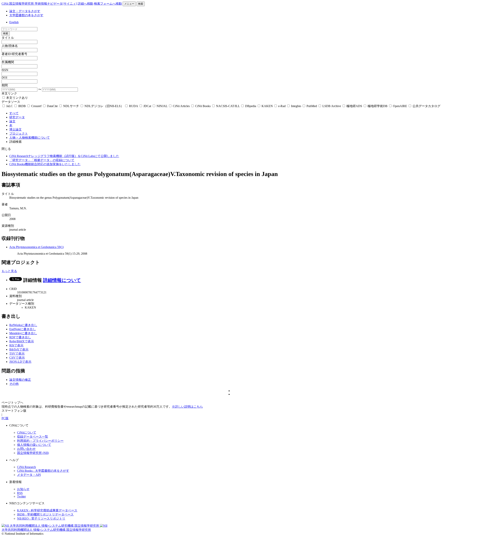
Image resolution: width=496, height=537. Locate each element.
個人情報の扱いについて (34, 444)
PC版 (5, 418)
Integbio (296, 106)
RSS (20, 493)
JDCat (147, 106)
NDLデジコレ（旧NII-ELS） (104, 106)
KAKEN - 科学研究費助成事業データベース (47, 510)
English (14, 22)
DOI (4, 77)
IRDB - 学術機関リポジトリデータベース (45, 514)
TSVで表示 (17, 353)
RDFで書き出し (20, 337)
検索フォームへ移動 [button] (108, 3)
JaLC (9, 106)
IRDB (22, 106)
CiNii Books (202, 106)
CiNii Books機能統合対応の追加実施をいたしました (45, 164)
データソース (11, 101)
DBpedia (250, 106)
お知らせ (23, 489)
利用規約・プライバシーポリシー (40, 440)
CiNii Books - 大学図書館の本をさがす (43, 470)
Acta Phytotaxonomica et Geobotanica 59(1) (36, 247)
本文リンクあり (16, 97)
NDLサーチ (71, 106)
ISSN (5, 70)
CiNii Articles (181, 106)
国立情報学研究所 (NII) (33, 453)
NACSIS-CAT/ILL (227, 106)
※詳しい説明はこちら (187, 406)
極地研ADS (354, 106)
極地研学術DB (377, 106)
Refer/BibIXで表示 (21, 341)
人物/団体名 (10, 45)
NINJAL (162, 106)
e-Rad (281, 106)
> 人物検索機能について (33, 137)
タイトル (8, 37)
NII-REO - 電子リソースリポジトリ (41, 518)
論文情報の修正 (20, 379)
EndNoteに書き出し (22, 329)
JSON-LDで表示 (20, 361)
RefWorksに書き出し (23, 325)
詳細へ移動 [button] (85, 3)
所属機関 (8, 62)
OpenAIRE (400, 106)
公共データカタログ (426, 106)
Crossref (36, 106)
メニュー (129, 3)
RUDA (133, 106)
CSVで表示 (17, 357)
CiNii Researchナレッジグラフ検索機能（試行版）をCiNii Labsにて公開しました (64, 156)
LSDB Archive (332, 106)
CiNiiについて (26, 432)
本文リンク (9, 93)
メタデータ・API (29, 474)
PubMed (312, 106)
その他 (14, 383)
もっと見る (9, 271)
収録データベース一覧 (32, 436)
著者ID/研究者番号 (14, 54)
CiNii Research (26, 467)
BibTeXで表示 (18, 349)
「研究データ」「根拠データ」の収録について (41, 160)
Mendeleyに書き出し (23, 333)
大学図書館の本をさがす (26, 15)
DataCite (52, 106)
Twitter (21, 496)
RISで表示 (16, 345)
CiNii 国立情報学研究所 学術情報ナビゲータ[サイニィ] (39, 3)
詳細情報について (62, 280)
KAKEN (267, 106)
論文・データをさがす (24, 11)
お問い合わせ (26, 448)
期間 (5, 85)
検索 (140, 3)
